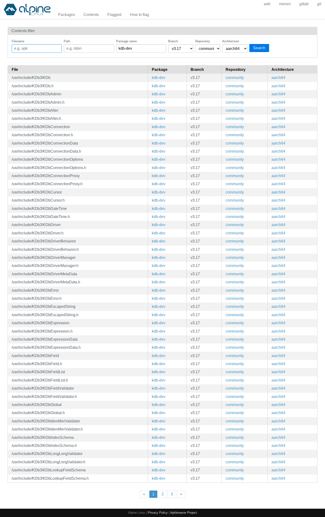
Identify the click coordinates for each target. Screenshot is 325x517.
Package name (126, 41)
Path (67, 41)
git (319, 4)
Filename (18, 41)
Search (259, 48)
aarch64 (278, 78)
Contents (91, 15)
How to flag (139, 15)
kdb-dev (158, 78)
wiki (267, 4)
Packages (66, 15)
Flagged (114, 15)
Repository (202, 41)
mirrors (285, 4)
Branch (173, 41)
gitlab (304, 4)
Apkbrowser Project (183, 512)
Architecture (230, 41)
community (235, 78)
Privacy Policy (158, 512)
